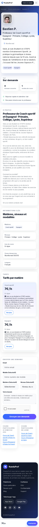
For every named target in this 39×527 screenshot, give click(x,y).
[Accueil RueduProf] (7, 2)
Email (5, 363)
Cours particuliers (14, 9)
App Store (8, 502)
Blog (4, 491)
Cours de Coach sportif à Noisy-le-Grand (9, 438)
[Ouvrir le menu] (36, 3)
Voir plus (9, 312)
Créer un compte (28, 3)
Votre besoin (7, 392)
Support (23, 491)
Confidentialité (25, 488)
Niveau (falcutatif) (27, 382)
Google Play (21, 502)
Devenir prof (7, 488)
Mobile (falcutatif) (9, 372)
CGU (22, 485)
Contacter (32, 523)
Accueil (3, 9)
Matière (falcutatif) (10, 382)
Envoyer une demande (19, 417)
